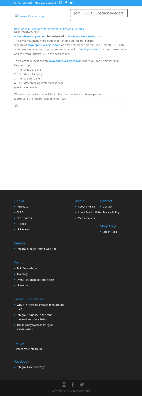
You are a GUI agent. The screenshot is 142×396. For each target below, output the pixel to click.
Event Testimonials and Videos (36, 279)
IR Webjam (23, 285)
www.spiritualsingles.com (44, 45)
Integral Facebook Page (31, 367)
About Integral (87, 206)
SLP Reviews (24, 218)
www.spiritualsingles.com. (85, 36)
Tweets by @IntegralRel (28, 349)
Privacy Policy (111, 212)
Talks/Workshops (27, 268)
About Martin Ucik (89, 212)
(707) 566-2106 (25, 2)
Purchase (22, 206)
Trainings (22, 274)
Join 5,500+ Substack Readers (99, 13)
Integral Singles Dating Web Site (37, 249)
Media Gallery (86, 218)
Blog (114, 231)
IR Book (21, 224)
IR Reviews (23, 229)
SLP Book (22, 212)
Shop (106, 231)
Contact (107, 206)
